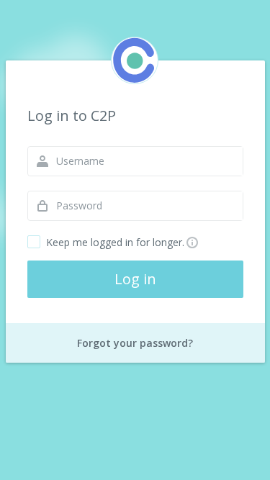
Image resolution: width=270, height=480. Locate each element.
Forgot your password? (135, 343)
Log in (135, 279)
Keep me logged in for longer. (115, 242)
